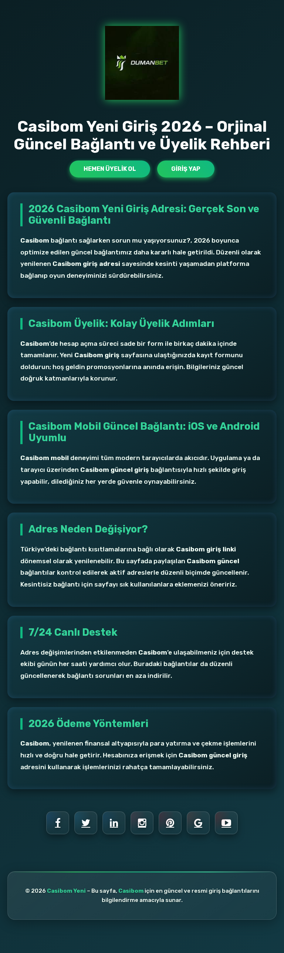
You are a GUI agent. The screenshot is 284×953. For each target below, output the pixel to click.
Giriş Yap (185, 168)
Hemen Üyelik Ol (110, 168)
